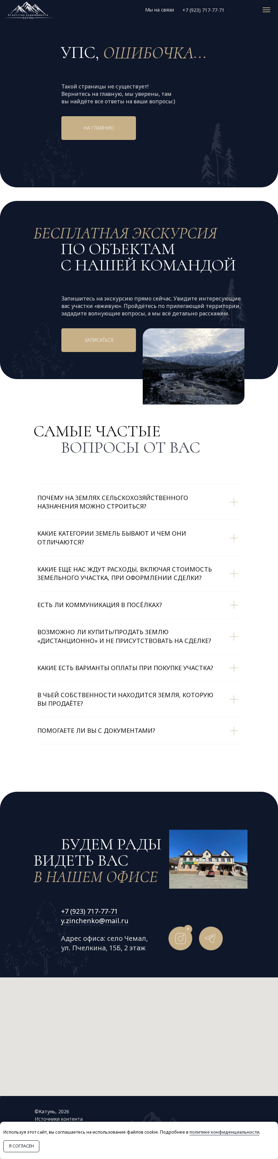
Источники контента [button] (59, 1119)
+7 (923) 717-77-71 (89, 911)
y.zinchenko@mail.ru (94, 920)
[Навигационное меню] (266, 9)
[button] (98, 340)
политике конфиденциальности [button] (224, 1132)
